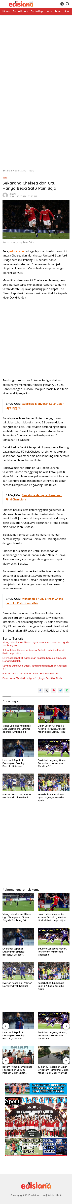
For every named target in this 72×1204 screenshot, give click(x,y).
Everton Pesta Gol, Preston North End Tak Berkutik (31, 673)
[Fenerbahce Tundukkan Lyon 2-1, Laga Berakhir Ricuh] (53, 782)
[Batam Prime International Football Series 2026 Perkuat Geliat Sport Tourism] (18, 1055)
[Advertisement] (36, 51)
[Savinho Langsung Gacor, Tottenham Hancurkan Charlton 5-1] (53, 748)
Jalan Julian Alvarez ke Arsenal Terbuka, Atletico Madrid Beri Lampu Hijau (34, 652)
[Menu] (5, 4)
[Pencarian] (67, 4)
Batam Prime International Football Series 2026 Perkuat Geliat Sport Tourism (17, 1070)
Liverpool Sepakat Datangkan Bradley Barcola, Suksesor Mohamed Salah (34, 659)
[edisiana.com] (20, 4)
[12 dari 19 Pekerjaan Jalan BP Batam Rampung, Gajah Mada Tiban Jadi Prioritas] (53, 1055)
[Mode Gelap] (62, 4)
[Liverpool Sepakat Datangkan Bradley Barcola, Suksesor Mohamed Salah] (18, 748)
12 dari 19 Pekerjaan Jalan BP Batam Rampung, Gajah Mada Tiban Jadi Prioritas (53, 1069)
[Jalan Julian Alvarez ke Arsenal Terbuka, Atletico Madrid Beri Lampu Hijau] (53, 713)
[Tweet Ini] (46, 690)
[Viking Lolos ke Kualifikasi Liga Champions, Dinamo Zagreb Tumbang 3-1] (18, 714)
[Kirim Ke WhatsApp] (66, 690)
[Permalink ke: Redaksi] (5, 195)
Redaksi (13, 194)
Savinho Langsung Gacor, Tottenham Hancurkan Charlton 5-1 (35, 667)
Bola (5, 177)
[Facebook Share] (40, 690)
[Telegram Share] (60, 690)
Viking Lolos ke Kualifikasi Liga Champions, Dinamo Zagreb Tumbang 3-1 (36, 644)
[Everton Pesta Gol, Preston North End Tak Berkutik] (18, 782)
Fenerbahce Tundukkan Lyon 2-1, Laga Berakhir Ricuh (32, 678)
